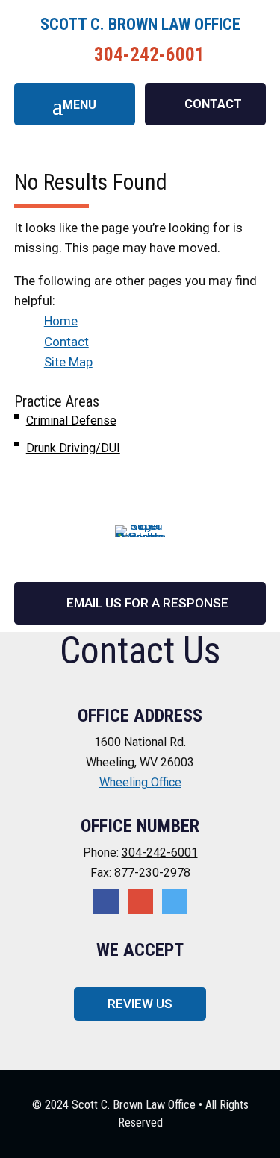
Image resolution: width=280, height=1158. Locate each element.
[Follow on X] (140, 901)
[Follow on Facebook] (106, 901)
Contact (66, 341)
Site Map (68, 361)
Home (61, 320)
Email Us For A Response (147, 602)
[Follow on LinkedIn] (174, 901)
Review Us (140, 1003)
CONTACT (213, 104)
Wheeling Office (140, 782)
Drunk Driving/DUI (73, 448)
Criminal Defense (71, 420)
